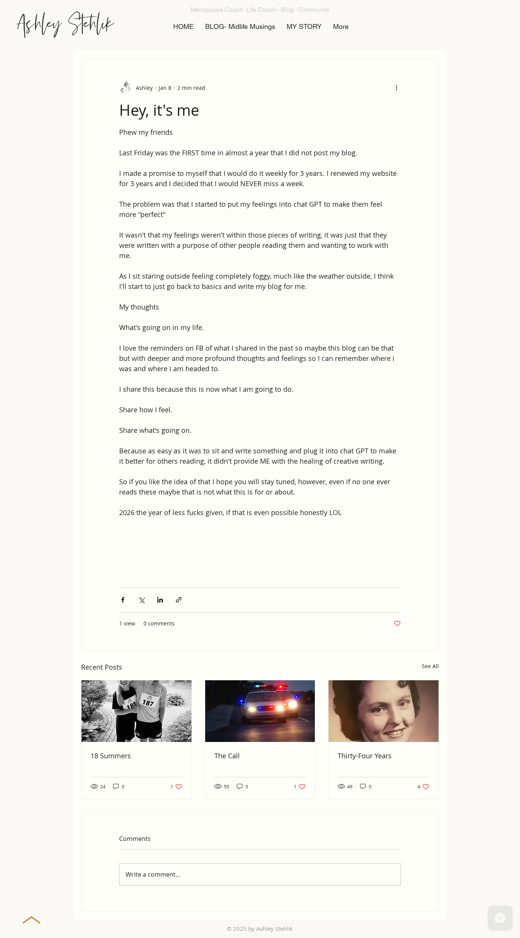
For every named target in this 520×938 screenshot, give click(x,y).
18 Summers (111, 755)
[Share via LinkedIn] (160, 599)
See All (430, 666)
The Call (227, 755)
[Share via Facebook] (122, 599)
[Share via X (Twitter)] (141, 599)
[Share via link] (178, 599)
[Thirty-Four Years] (384, 711)
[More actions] (396, 87)
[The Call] (260, 711)
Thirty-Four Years (365, 755)
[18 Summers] (136, 711)
